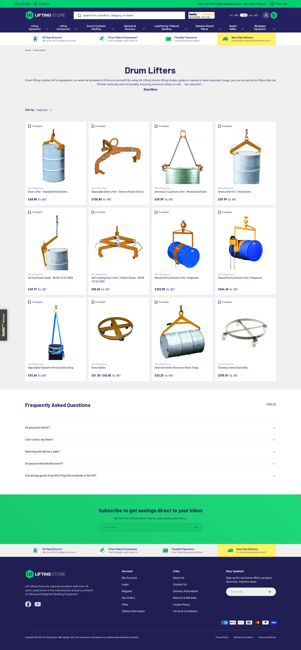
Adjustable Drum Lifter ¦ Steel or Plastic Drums (117, 192)
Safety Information (133, 611)
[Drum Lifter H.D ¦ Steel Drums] (245, 156)
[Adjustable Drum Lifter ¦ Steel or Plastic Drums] (118, 156)
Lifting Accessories (63, 27)
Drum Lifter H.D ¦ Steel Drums (234, 192)
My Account (129, 577)
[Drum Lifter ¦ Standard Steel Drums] (55, 156)
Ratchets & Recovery (130, 27)
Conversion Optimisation (91, 637)
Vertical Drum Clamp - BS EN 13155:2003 (50, 278)
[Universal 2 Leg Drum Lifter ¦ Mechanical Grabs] (182, 156)
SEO (73, 637)
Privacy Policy (222, 637)
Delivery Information (185, 591)
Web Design (64, 637)
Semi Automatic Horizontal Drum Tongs (176, 368)
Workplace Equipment (260, 27)
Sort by (29, 109)
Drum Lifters (39, 50)
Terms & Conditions (185, 611)
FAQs (125, 604)
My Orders (128, 597)
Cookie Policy (181, 604)
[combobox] (129, 15)
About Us (178, 577)
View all (271, 404)
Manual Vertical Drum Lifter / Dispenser (177, 278)
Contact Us (180, 584)
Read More (150, 89)
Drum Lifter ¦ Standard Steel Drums (47, 192)
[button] (274, 15)
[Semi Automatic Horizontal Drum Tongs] (182, 332)
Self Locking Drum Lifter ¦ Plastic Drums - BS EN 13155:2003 (117, 280)
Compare (37, 126)
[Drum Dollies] (118, 332)
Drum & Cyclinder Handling (96, 27)
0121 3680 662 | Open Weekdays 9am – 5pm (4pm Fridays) (231, 3)
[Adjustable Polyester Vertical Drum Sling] (55, 332)
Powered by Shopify (129, 637)
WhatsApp (281, 3)
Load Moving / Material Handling (166, 27)
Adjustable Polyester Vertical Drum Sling (50, 368)
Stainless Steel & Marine (204, 27)
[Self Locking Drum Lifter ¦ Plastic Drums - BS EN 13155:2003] (118, 242)
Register (127, 591)
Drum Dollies (98, 368)
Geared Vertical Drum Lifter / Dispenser (240, 278)
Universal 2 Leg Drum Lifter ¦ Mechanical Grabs (181, 192)
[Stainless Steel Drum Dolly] (245, 332)
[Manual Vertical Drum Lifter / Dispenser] (182, 242)
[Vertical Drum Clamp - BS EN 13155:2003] (55, 242)
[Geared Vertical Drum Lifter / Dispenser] (245, 242)
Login (125, 584)
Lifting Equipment (35, 27)
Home (28, 50)
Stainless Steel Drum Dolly (233, 368)
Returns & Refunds (184, 597)
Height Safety (233, 27)
